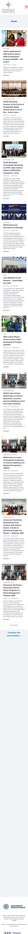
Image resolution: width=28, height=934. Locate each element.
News (8, 48)
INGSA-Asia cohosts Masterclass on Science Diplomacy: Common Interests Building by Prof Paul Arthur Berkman (14, 398)
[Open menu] (26, 6)
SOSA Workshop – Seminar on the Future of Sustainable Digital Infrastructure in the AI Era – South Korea (13, 107)
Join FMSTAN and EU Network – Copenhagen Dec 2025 (13, 280)
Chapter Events (7, 99)
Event (4, 48)
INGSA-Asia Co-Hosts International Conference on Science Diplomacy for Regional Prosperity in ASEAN (14, 462)
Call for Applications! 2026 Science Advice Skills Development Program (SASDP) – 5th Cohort (13, 56)
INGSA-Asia (6, 115)
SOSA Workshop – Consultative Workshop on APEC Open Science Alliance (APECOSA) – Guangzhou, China (13, 167)
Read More (6, 75)
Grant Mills (6, 230)
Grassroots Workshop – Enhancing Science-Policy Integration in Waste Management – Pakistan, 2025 (13, 590)
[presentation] (14, 38)
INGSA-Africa (7, 64)
